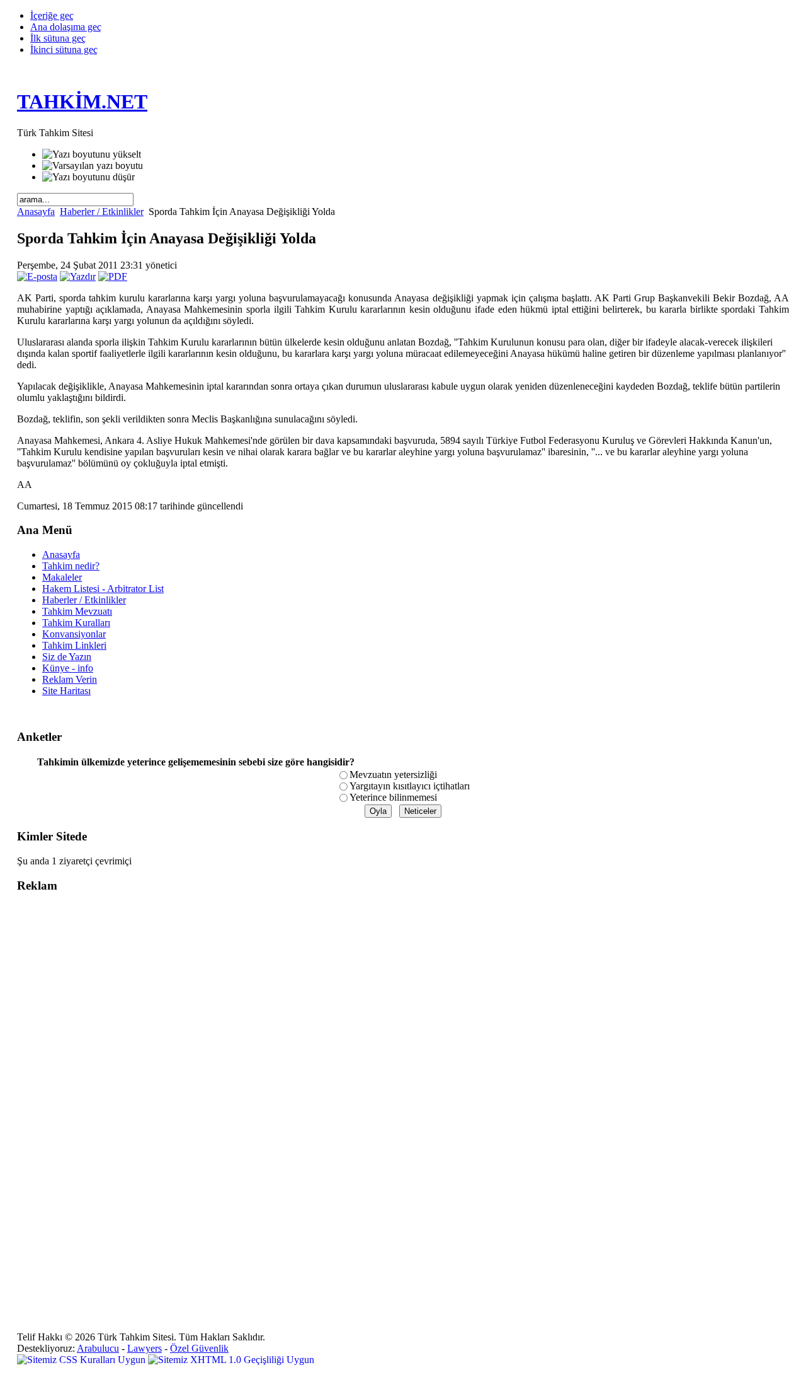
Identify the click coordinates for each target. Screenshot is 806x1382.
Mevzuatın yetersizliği (393, 774)
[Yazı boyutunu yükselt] (91, 154)
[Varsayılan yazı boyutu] (92, 165)
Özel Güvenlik (199, 1348)
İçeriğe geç (52, 15)
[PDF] (112, 276)
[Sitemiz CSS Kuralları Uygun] (82, 1359)
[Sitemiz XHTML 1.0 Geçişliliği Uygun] (231, 1359)
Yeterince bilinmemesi (393, 797)
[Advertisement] (67, 1093)
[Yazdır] (78, 276)
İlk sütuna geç (58, 38)
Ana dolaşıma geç (65, 26)
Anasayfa (36, 211)
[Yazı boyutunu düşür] (88, 177)
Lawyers (144, 1348)
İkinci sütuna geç (64, 49)
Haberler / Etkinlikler (102, 211)
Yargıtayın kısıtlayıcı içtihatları (409, 786)
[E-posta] (37, 276)
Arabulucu (98, 1348)
